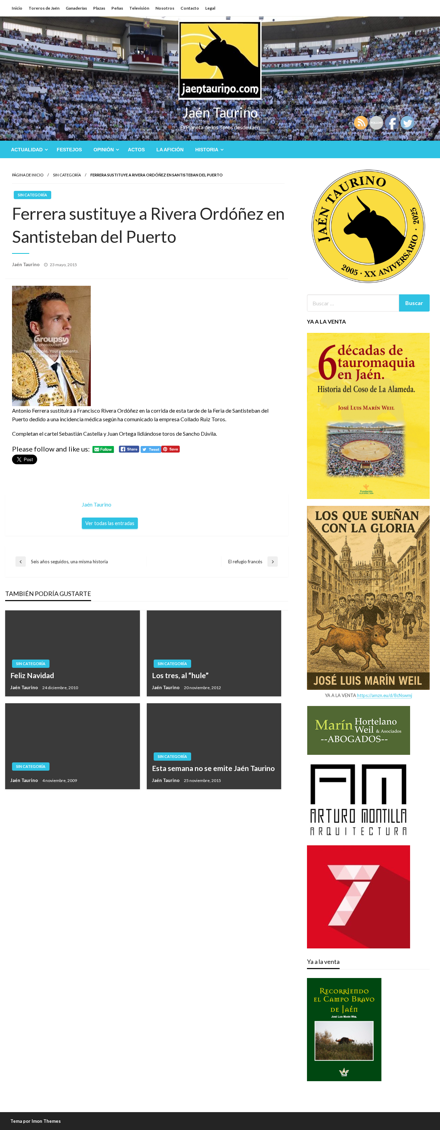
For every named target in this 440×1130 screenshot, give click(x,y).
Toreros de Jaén (44, 8)
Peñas (117, 8)
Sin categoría (67, 175)
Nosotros (164, 8)
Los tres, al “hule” (180, 675)
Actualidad (27, 149)
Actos (136, 149)
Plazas (99, 8)
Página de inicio (27, 175)
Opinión (104, 149)
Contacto (189, 8)
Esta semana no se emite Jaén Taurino (213, 768)
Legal (210, 8)
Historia (206, 149)
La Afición (170, 149)
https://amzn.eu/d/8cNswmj (384, 695)
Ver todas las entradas (109, 523)
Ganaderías (76, 8)
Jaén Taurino (220, 112)
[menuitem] (28, 149)
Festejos (69, 149)
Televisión (139, 8)
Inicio (17, 8)
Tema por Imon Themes (35, 1121)
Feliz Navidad (32, 675)
